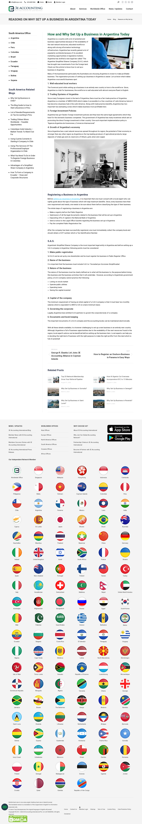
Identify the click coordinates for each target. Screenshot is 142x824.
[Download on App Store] (119, 429)
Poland (17, 774)
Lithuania (60, 724)
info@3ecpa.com (16, 2)
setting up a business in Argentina (66, 199)
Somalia (125, 741)
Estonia (81, 774)
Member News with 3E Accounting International (20, 436)
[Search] (118, 2)
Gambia (60, 790)
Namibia (125, 707)
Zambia (103, 757)
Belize (125, 625)
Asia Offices (45, 430)
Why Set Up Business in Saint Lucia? (72, 401)
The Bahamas (60, 707)
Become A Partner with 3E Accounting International (87, 451)
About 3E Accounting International (85, 430)
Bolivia (13, 75)
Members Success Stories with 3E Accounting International (20, 443)
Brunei (38, 707)
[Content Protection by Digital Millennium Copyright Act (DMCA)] (18, 822)
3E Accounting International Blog (20, 430)
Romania (125, 757)
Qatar (38, 790)
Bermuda (125, 724)
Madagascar (60, 774)
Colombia (15, 52)
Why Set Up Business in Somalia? (74, 388)
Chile (13, 43)
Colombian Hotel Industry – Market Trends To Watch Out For (22, 131)
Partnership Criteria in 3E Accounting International (86, 443)
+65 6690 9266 (31, 2)
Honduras (81, 741)
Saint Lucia (17, 724)
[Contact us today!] (4, 810)
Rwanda (38, 724)
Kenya (82, 707)
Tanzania (82, 691)
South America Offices (49, 444)
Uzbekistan (38, 757)
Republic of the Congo (82, 790)
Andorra (103, 707)
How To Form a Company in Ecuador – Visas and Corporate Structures (21, 175)
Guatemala (60, 741)
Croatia (16, 790)
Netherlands (82, 724)
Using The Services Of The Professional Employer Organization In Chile (21, 148)
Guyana (14, 80)
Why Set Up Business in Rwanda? (119, 400)
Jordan (125, 774)
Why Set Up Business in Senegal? (119, 388)
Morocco (60, 757)
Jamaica (17, 707)
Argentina (15, 38)
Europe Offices (46, 435)
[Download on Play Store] (119, 438)
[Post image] (53, 380)
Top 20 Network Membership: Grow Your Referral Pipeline (72, 377)
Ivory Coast (17, 757)
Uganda (103, 774)
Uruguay (14, 71)
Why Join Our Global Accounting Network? (85, 436)
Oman (82, 757)
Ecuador (14, 61)
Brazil (13, 57)
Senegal (38, 774)
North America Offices (48, 440)
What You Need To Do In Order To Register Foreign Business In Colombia (22, 158)
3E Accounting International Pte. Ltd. (34, 812)
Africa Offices (46, 454)
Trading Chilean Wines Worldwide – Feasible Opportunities (19, 122)
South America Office (20, 33)
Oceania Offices (46, 449)
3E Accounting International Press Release (20, 451)
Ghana (103, 691)
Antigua (103, 724)
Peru (13, 47)
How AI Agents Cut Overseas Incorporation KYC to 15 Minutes (119, 377)
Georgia (125, 691)
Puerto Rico (103, 741)
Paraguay (15, 66)
